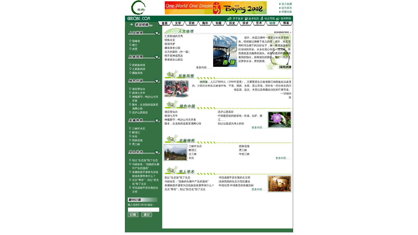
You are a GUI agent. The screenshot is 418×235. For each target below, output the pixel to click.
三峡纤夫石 (140, 128)
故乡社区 (254, 18)
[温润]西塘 (285, 67)
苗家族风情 (138, 65)
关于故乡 (238, 18)
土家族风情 (138, 68)
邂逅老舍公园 (172, 47)
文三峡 (193, 154)
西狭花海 (137, 140)
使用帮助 (286, 18)
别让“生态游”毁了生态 (145, 160)
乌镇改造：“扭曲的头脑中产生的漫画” (187, 181)
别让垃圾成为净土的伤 (231, 123)
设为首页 (286, 7)
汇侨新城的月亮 (174, 36)
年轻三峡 (244, 154)
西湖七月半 (138, 92)
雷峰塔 (136, 41)
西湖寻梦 (170, 43)
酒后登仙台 (138, 89)
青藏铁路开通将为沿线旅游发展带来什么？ (189, 185)
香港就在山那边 (174, 59)
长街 (134, 136)
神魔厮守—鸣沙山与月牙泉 (180, 119)
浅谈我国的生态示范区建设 (234, 181)
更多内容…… (204, 67)
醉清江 (136, 132)
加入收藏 (286, 3)
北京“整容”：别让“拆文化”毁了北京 (185, 189)
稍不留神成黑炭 (174, 55)
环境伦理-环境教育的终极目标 (236, 185)
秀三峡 (136, 144)
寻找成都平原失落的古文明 (234, 177)
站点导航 (270, 18)
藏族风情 (137, 72)
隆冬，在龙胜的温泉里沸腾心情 (183, 123)
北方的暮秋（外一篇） (178, 51)
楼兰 (134, 45)
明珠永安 (170, 40)
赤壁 (134, 48)
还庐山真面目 (140, 112)
